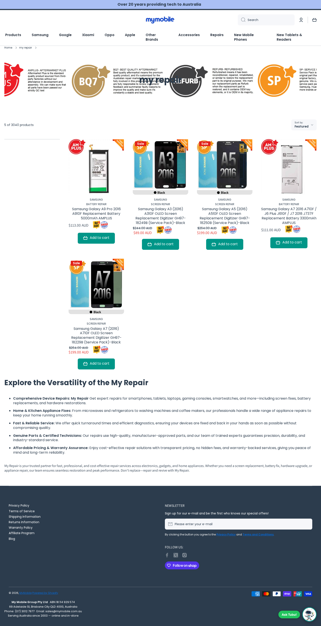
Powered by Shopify (45, 593)
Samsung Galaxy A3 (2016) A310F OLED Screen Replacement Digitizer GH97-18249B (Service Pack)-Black (160, 216)
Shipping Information (25, 516)
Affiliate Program (22, 533)
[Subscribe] (306, 524)
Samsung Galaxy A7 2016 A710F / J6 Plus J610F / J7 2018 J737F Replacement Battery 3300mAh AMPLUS (289, 216)
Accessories (189, 35)
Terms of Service (22, 511)
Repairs (217, 35)
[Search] (241, 19)
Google (65, 35)
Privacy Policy (19, 505)
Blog (12, 539)
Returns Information (24, 522)
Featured (302, 126)
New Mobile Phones (244, 37)
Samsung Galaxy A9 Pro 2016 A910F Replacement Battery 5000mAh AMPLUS (96, 213)
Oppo (109, 35)
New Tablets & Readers (289, 37)
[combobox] (266, 19)
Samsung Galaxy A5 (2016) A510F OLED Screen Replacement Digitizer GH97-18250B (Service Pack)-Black (225, 216)
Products (13, 35)
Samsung (40, 35)
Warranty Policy (21, 527)
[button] (314, 20)
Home (8, 47)
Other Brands (152, 37)
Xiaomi (88, 35)
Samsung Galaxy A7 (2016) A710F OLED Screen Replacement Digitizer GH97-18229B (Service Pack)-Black (96, 336)
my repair (25, 47)
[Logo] (160, 20)
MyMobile (25, 593)
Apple (130, 35)
